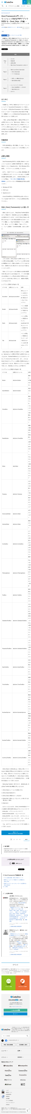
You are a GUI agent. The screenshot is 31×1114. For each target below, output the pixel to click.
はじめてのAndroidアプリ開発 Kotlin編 (17, 918)
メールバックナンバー (16, 1006)
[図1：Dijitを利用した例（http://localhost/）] (15, 245)
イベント (3, 1057)
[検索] (2, 6)
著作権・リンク (9, 1092)
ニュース (3, 1050)
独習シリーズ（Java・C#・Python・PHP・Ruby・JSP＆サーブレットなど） (18, 910)
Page (5, 71)
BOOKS (20, 1057)
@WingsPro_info (21, 946)
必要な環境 (13, 63)
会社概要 (7, 1098)
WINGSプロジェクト (15, 907)
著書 (25, 944)
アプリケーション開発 (14, 6)
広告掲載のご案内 (23, 1044)
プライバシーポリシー (10, 1102)
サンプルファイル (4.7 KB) (15, 35)
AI (6, 6)
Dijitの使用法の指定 (16, 80)
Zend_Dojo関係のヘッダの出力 (19, 87)
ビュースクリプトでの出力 (17, 85)
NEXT (26, 839)
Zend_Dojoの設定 (16, 71)
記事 (19, 1050)
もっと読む (5, 886)
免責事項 (7, 1096)
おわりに (13, 91)
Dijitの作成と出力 (15, 89)
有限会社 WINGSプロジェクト (18, 934)
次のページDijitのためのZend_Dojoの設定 (15, 832)
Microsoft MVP (21, 902)
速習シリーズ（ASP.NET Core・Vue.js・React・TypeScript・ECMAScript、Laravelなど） (18, 913)
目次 (15, 54)
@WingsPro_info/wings (17, 947)
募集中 (19, 943)
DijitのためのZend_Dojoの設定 (17, 69)
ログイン (16, 1014)
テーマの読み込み (16, 74)
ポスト (5, 49)
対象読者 (13, 61)
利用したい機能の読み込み (18, 78)
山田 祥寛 (3, 27)
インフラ (23, 6)
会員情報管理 (8, 1094)
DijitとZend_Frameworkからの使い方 (19, 65)
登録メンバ (19, 941)
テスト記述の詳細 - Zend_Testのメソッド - (14, 877)
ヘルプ (7, 1090)
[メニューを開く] (2, 2)
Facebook (16, 949)
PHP (3, 31)
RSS (15, 946)
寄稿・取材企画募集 (8, 1044)
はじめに (13, 58)
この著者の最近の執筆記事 (15, 926)
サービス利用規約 (9, 1100)
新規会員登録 (16, 1010)
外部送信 (7, 1104)
